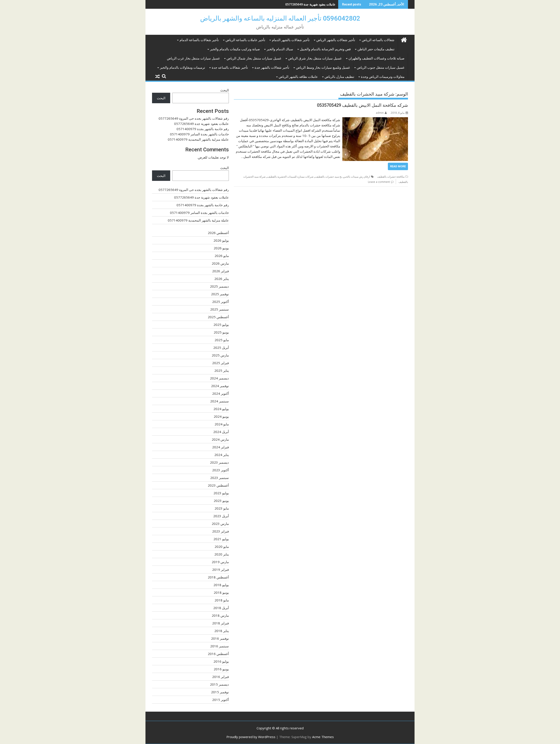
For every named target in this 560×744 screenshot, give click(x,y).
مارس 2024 (220, 439)
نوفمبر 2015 (220, 692)
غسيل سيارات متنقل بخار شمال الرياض (254, 58)
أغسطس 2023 (218, 485)
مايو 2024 (222, 424)
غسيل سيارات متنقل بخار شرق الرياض (315, 58)
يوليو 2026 (221, 240)
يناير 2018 (221, 631)
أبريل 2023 (221, 516)
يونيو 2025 (221, 332)
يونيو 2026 (221, 248)
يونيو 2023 (221, 500)
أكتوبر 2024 (220, 393)
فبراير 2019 (220, 569)
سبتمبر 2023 (219, 477)
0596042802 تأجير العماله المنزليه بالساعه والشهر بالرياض (280, 18)
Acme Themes (323, 737)
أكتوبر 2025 (220, 301)
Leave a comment (379, 182)
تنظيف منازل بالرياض (339, 77)
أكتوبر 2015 (220, 699)
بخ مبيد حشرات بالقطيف (328, 176)
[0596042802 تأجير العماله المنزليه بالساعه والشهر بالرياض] (404, 39)
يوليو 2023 (221, 493)
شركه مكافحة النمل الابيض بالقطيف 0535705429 (362, 105)
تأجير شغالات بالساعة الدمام (199, 40)
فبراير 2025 (220, 363)
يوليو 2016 (221, 661)
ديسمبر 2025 (219, 286)
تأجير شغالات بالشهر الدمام (291, 40)
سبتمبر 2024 (219, 401)
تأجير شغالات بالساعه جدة (230, 68)
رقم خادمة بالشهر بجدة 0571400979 (311, 4)
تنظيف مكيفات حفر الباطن (375, 49)
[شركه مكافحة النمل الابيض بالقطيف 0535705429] (375, 120)
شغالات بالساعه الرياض (378, 40)
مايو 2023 (222, 508)
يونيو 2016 (221, 669)
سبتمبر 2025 (219, 309)
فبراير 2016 (220, 676)
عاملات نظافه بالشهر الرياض (298, 77)
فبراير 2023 (220, 531)
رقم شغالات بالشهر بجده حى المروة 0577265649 (194, 118)
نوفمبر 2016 (220, 638)
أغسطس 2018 (218, 577)
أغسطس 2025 (218, 317)
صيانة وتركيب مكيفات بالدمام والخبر (235, 49)
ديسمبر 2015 (219, 684)
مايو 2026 (222, 255)
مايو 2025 (222, 340)
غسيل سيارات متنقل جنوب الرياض (380, 68)
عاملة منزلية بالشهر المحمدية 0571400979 (198, 139)
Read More (398, 166)
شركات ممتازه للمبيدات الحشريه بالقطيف (290, 176)
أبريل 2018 (221, 608)
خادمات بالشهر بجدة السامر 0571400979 (199, 134)
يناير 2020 (221, 554)
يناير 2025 (221, 370)
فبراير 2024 (220, 447)
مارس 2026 (220, 263)
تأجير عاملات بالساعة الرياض (245, 40)
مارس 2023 (220, 523)
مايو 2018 (222, 600)
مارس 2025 (220, 355)
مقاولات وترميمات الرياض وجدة (382, 77)
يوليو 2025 (221, 324)
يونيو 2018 (221, 592)
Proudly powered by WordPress (250, 737)
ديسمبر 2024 (219, 378)
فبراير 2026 (220, 271)
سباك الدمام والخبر (280, 49)
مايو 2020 (222, 546)
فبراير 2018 (220, 623)
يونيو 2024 (221, 416)
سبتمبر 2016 (219, 646)
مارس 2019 (220, 562)
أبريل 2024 (221, 432)
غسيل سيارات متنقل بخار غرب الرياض (193, 58)
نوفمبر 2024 (220, 386)
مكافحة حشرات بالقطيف (390, 176)
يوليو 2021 (221, 539)
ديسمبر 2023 (219, 462)
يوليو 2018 (221, 585)
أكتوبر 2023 (220, 470)
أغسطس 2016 (218, 653)
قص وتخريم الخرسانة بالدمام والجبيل (325, 49)
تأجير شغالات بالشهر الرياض (335, 40)
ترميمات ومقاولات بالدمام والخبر (182, 68)
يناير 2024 (221, 454)
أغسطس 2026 (218, 233)
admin (380, 113)
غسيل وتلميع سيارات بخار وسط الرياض (323, 68)
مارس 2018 (220, 615)
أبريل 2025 (221, 347)
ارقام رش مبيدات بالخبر (357, 176)
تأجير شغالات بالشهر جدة (272, 68)
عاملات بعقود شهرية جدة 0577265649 (201, 123)
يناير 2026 (221, 278)
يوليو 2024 (221, 409)
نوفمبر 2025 (220, 294)
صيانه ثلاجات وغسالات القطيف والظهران (376, 58)
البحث (224, 90)
